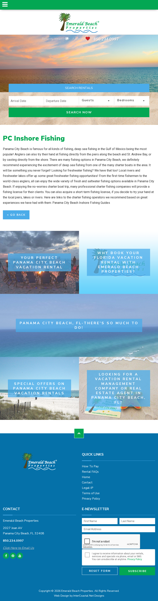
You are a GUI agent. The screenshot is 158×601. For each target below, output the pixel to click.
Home (86, 477)
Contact (87, 482)
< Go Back (16, 215)
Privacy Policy (91, 499)
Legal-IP (87, 488)
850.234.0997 (106, 39)
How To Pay (90, 466)
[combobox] (96, 101)
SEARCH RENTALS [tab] (79, 88)
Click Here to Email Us (18, 548)
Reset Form (100, 571)
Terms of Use (91, 493)
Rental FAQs (90, 472)
